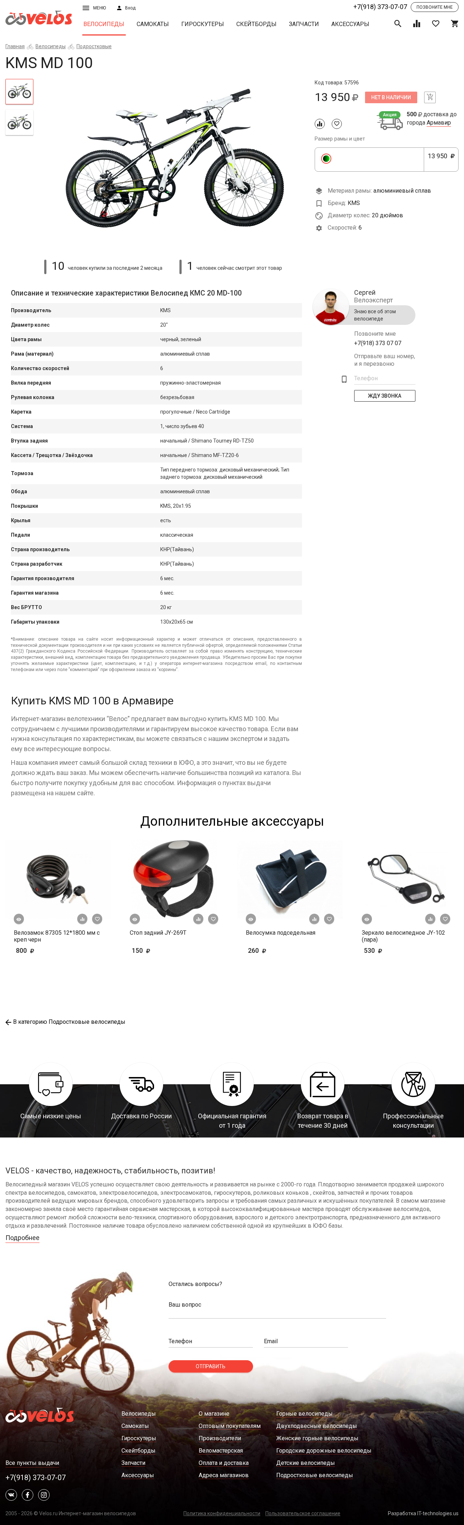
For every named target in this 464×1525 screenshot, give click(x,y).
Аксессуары (350, 24)
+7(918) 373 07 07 (377, 343)
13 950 (439, 159)
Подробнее (22, 1237)
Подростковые (94, 46)
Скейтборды (256, 24)
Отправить (210, 1366)
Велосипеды (103, 24)
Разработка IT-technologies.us (423, 1513)
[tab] (19, 91)
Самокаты (153, 24)
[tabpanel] (174, 165)
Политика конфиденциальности (221, 1513)
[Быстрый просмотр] (19, 919)
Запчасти (304, 24)
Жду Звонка (385, 396)
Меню (99, 8)
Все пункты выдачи (32, 1462)
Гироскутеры (202, 24)
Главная (15, 46)
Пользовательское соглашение (302, 1513)
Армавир (439, 122)
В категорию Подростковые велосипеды (69, 1021)
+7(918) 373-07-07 (380, 7)
